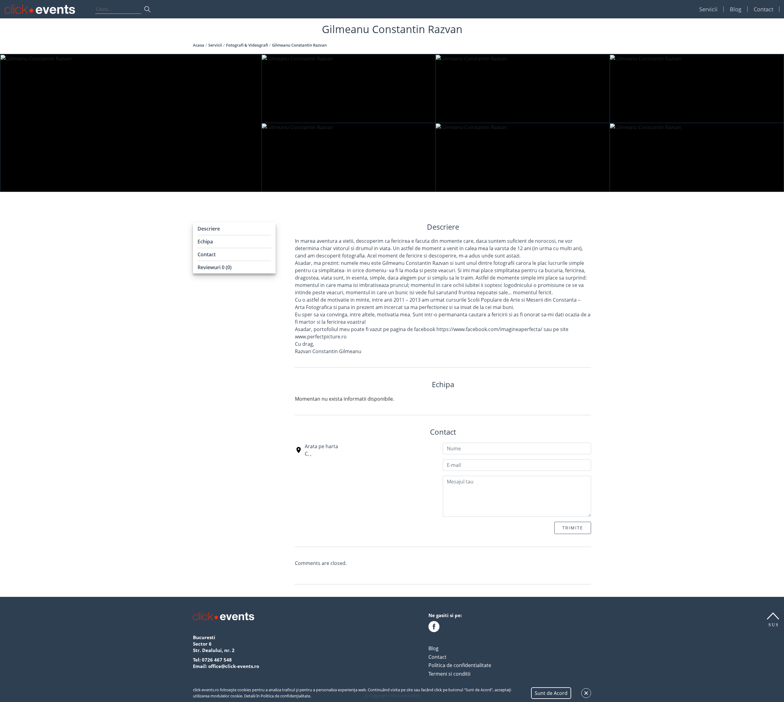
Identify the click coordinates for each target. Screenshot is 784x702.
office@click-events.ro (233, 666)
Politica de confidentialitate (459, 665)
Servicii (708, 9)
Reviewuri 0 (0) (215, 267)
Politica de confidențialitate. (286, 696)
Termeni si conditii (449, 673)
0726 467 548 (217, 660)
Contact (763, 9)
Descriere (209, 228)
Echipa (205, 241)
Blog (735, 9)
